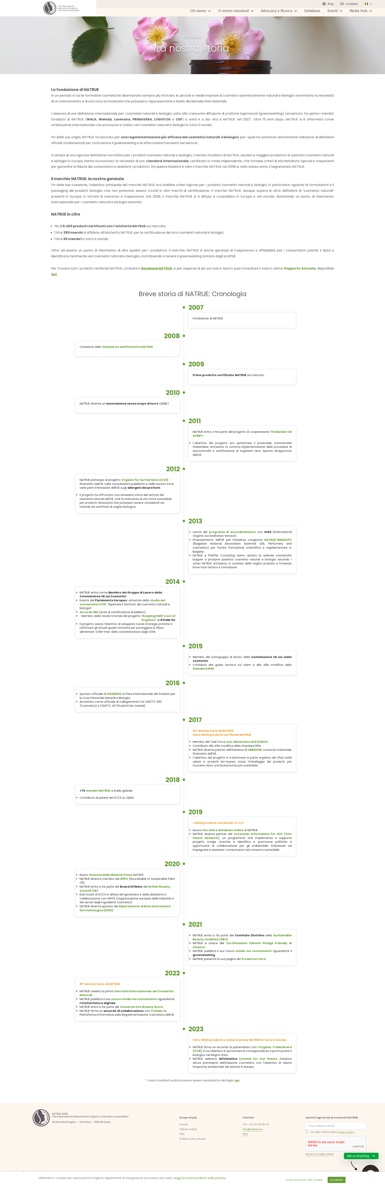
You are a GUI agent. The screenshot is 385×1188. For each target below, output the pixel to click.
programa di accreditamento (232, 532)
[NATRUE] (61, 8)
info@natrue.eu (253, 1129)
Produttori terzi (254, 959)
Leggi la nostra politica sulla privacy (199, 1178)
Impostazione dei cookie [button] (304, 1180)
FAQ (181, 1134)
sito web (208, 830)
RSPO (124, 879)
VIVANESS (114, 694)
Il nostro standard (233, 11)
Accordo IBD (89, 612)
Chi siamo (198, 11)
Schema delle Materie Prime (111, 875)
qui (54, 274)
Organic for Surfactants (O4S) (145, 480)
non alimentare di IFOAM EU (247, 742)
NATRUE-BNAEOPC (278, 540)
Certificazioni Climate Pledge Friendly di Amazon (242, 945)
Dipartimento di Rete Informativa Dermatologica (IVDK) (125, 908)
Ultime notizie (188, 1129)
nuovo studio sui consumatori (134, 999)
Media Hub (358, 11)
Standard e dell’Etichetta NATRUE (127, 347)
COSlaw (156, 1011)
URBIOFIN (254, 750)
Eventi (332, 11)
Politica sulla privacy (192, 1139)
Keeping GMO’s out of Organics (158, 618)
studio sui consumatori (254, 951)
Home (183, 1124)
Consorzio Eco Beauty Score (141, 1007)
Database (312, 11)
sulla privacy (346, 1132)
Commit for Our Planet (258, 1059)
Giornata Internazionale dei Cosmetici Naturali (126, 993)
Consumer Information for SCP (258, 834)
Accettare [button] (336, 1180)
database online (230, 830)
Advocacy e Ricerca (276, 11)
